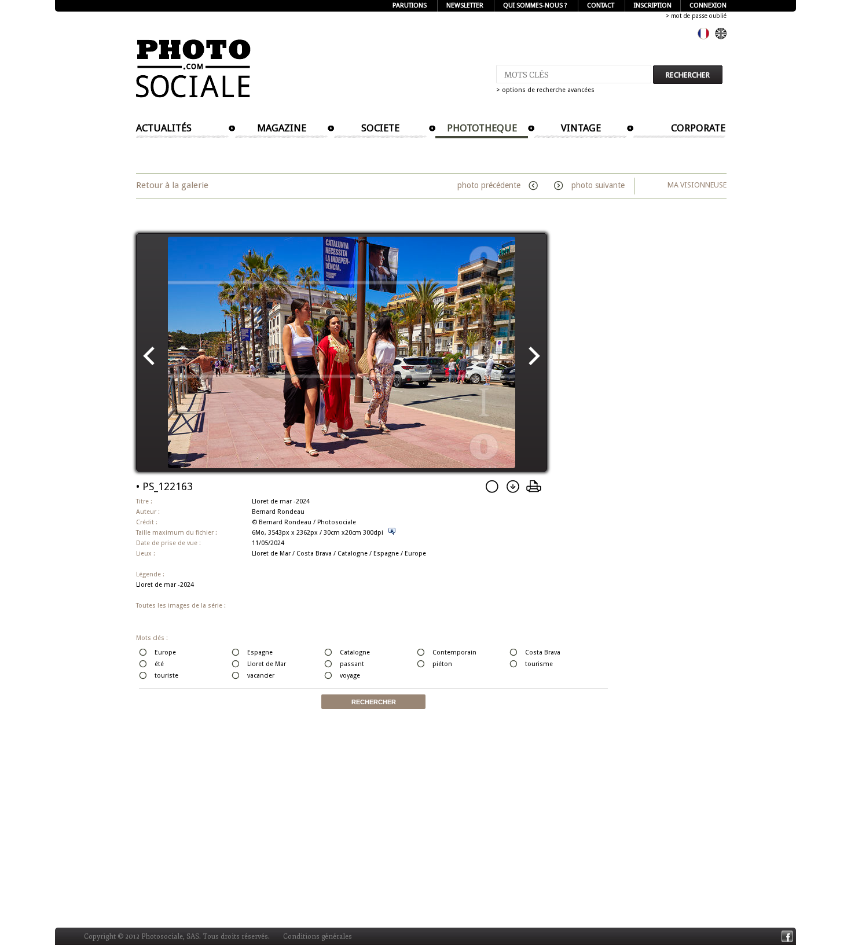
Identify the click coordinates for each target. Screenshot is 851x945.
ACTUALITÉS (164, 128)
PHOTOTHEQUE (482, 128)
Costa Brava (314, 553)
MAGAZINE (281, 128)
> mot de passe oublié (696, 16)
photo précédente (490, 185)
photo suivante (597, 185)
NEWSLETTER (464, 5)
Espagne (386, 553)
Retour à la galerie (172, 185)
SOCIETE (380, 128)
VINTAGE (581, 128)
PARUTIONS (410, 5)
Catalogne (353, 553)
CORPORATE (698, 128)
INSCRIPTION (653, 5)
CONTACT (600, 5)
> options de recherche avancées (545, 90)
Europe (415, 553)
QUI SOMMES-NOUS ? (535, 5)
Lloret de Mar (271, 553)
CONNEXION (708, 5)
